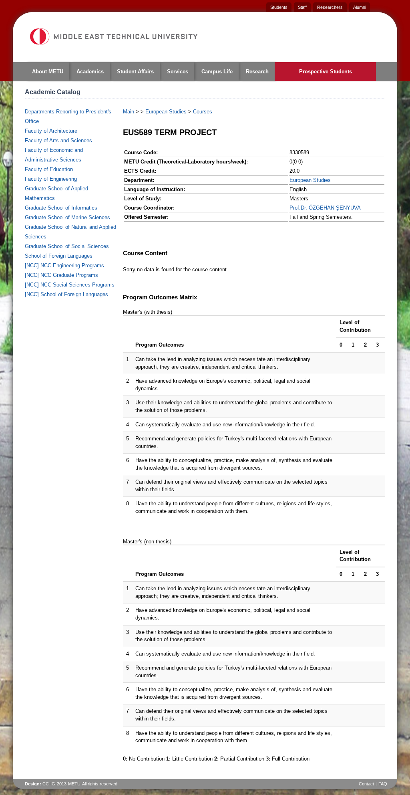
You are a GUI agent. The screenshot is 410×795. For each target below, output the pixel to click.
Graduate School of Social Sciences (67, 246)
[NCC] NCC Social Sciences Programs (70, 285)
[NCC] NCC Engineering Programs (64, 265)
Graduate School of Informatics (61, 208)
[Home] (113, 36)
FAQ (382, 784)
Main (128, 112)
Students (278, 7)
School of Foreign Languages (58, 256)
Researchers (330, 7)
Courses (202, 112)
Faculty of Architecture (51, 131)
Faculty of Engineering (51, 179)
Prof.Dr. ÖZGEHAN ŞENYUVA (325, 208)
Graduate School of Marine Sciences (67, 217)
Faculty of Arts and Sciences (58, 140)
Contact (366, 784)
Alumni (359, 7)
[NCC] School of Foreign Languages (66, 294)
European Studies (166, 112)
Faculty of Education (49, 169)
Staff (302, 7)
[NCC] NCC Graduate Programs (61, 275)
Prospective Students (325, 72)
